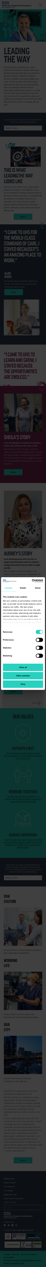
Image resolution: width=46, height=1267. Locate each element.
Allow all (23, 667)
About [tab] (38, 588)
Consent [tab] (8, 588)
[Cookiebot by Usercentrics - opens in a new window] (32, 580)
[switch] (39, 640)
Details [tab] (23, 588)
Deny (23, 684)
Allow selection (23, 676)
